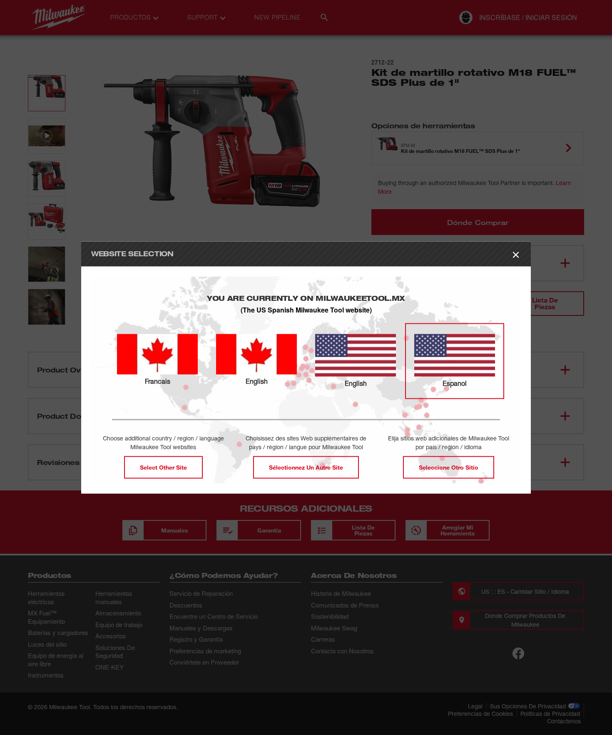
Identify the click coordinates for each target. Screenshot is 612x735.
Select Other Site (163, 466)
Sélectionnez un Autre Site (306, 466)
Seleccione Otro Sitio (448, 466)
